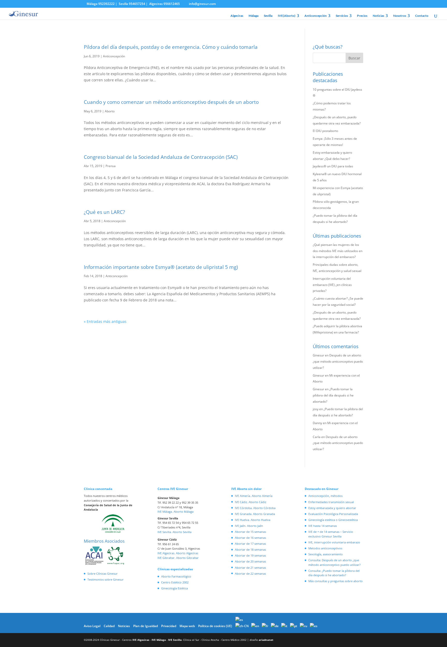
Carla (317, 437)
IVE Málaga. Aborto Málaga (175, 511)
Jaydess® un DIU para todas (333, 166)
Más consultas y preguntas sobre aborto (335, 581)
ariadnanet (266, 640)
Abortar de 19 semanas (250, 555)
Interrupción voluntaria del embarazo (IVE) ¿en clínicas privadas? (332, 284)
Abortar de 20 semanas (250, 561)
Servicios (342, 16)
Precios (362, 16)
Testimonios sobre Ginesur (105, 579)
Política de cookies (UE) (215, 626)
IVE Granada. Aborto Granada (255, 514)
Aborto (110, 111)
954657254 (137, 4)
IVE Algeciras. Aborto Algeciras (178, 553)
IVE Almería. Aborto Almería (253, 496)
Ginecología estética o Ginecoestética (333, 520)
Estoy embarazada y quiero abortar (332, 508)
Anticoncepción (315, 16)
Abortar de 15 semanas (250, 532)
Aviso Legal (92, 626)
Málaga (253, 16)
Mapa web (187, 626)
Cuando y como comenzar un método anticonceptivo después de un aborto (171, 102)
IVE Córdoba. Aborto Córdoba (255, 508)
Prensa (111, 166)
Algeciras (236, 16)
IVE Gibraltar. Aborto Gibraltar (178, 558)
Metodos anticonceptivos (325, 548)
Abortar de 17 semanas (250, 543)
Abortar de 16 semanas (250, 538)
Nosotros (399, 16)
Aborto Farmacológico (176, 576)
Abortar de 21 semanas (250, 568)
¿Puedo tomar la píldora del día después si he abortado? (333, 395)
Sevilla (268, 16)
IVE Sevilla (175, 640)
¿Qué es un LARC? (104, 212)
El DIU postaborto (325, 131)
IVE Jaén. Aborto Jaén (249, 526)
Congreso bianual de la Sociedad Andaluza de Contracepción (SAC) (161, 157)
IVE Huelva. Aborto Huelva (252, 520)
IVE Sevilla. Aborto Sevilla (174, 532)
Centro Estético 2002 (175, 582)
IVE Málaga (159, 640)
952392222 (106, 4)
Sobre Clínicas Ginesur (102, 573)
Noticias (378, 16)
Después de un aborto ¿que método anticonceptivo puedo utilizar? (338, 361)
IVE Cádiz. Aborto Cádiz (250, 502)
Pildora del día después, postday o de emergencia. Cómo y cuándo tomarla (171, 47)
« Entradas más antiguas (105, 321)
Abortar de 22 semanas (250, 573)
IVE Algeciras (140, 640)
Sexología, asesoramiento (325, 554)
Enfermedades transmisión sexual (331, 502)
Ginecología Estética (174, 588)
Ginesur (318, 355)
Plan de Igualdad (145, 626)
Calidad (109, 626)
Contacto (421, 16)
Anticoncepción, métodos (325, 496)
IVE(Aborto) (286, 16)
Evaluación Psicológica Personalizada (333, 514)
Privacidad (168, 626)
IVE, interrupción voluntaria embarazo (334, 542)
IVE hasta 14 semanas (322, 526)
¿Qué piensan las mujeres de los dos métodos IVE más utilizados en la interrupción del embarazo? (337, 251)
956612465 (171, 4)
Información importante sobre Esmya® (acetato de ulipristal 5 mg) (161, 267)
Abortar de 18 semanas (250, 549)
